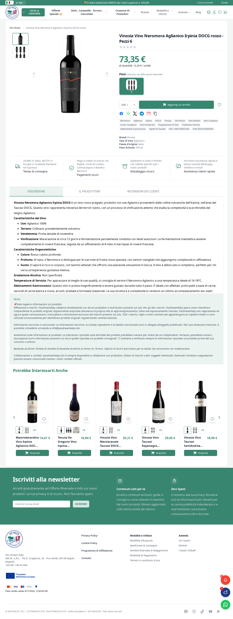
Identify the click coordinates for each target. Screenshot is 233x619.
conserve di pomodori (122, 12)
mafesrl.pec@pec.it (77, 611)
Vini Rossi (15, 27)
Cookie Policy (89, 543)
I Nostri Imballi (187, 550)
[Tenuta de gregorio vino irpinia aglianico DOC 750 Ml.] (74, 402)
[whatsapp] (128, 114)
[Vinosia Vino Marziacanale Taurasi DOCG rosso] (116, 402)
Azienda (183, 12)
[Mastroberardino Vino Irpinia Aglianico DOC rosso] (32, 402)
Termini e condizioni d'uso (145, 560)
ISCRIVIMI (81, 504)
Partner (183, 545)
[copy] (155, 114)
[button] (15, 418)
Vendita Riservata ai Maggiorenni (149, 550)
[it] (9, 3)
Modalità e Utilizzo (163, 12)
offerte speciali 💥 (56, 12)
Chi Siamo (184, 540)
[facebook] (121, 114)
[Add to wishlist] (44, 419)
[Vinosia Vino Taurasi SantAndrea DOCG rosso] (200, 402)
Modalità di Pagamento (143, 555)
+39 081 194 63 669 (16, 565)
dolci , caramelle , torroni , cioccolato (87, 12)
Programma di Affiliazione (96, 550)
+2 (34, 430)
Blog (198, 12)
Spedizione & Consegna (143, 545)
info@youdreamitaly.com (66, 328)
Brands (145, 12)
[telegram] (142, 114)
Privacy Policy (89, 535)
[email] (149, 114)
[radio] (131, 86)
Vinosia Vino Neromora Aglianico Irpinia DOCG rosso (56, 27)
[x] (135, 114)
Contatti (86, 558)
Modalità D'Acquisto (141, 540)
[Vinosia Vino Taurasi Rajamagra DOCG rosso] (158, 402)
